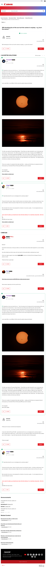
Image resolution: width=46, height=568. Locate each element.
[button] (38, 274)
